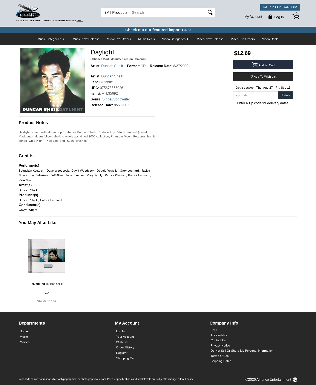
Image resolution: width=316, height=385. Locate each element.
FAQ (214, 330)
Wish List (122, 342)
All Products (117, 12)
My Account (253, 16)
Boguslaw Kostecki (31, 170)
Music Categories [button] (49, 39)
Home (24, 331)
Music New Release (86, 39)
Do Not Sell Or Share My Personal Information (242, 350)
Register (121, 352)
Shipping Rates (221, 361)
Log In (120, 331)
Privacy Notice (220, 345)
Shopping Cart (126, 358)
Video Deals (270, 39)
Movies (24, 342)
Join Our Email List (282, 7)
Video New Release (210, 39)
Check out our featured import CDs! (158, 30)
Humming (38, 283)
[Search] (209, 12)
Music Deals (146, 39)
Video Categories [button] (174, 39)
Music (24, 336)
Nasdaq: (74, 20)
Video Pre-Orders (243, 39)
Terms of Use (220, 355)
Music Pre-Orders (119, 39)
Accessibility (219, 335)
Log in (278, 17)
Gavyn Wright (28, 209)
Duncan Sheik (112, 66)
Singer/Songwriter (116, 99)
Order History (125, 347)
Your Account (125, 336)
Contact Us (218, 340)
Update (285, 95)
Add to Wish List (265, 76)
